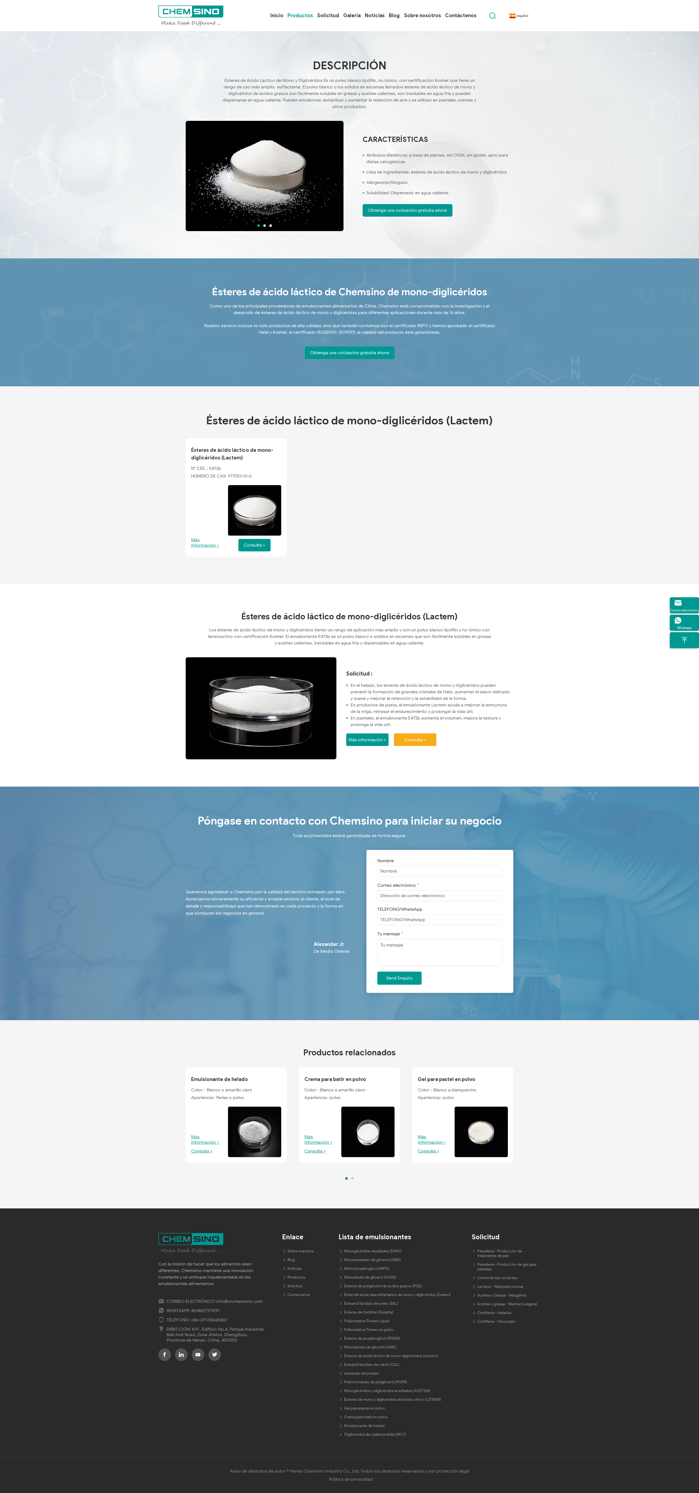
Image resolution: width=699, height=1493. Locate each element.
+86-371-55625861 (209, 1320)
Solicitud (328, 16)
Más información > (205, 542)
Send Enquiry (399, 978)
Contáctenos (460, 16)
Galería (352, 16)
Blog (394, 16)
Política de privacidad (350, 1479)
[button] (258, 225)
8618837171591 (205, 1310)
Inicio (276, 16)
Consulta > (415, 740)
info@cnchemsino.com (239, 1301)
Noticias (375, 16)
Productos (300, 16)
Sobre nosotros (422, 16)
